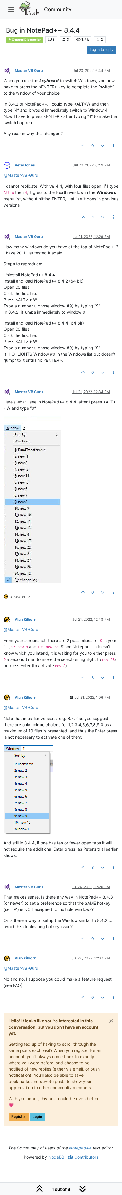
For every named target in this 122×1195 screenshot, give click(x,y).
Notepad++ (80, 1147)
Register (18, 1116)
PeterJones (25, 165)
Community (58, 9)
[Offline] (9, 70)
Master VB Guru (29, 70)
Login (37, 1116)
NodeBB (56, 1157)
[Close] (111, 1021)
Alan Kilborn (25, 619)
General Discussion (26, 40)
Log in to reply (101, 49)
